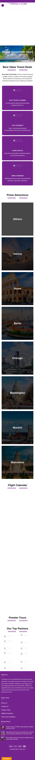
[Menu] (2, 5)
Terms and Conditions (8, 717)
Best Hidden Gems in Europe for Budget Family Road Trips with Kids (19, 738)
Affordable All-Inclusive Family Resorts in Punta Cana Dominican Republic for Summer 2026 (20, 732)
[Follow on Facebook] (15, 1)
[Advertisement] (17, 27)
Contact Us (4, 706)
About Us (4, 703)
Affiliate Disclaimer (7, 713)
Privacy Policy (5, 710)
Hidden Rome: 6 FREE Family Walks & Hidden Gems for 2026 (19, 727)
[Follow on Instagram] (17, 1)
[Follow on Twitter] (19, 1)
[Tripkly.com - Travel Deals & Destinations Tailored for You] (17, 5)
